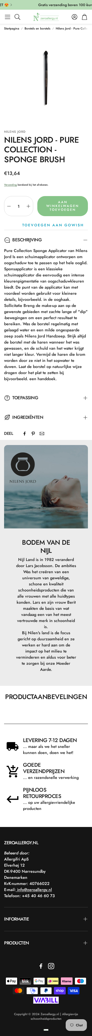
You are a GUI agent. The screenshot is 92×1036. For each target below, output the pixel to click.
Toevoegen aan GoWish (53, 225)
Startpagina (11, 28)
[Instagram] (51, 966)
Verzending (10, 185)
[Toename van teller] (28, 206)
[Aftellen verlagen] (9, 206)
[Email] (42, 433)
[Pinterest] (33, 433)
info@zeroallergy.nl (34, 890)
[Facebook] (24, 433)
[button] (7, 16)
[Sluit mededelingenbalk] (87, 4)
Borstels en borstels (37, 28)
